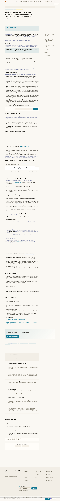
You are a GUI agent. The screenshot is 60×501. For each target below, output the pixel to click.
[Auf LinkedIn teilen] (14, 439)
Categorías (20, 1)
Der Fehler (45, 29)
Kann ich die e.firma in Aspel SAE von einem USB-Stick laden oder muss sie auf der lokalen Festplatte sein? (22, 434)
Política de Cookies (49, 480)
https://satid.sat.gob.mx (20, 241)
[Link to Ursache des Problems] (4, 72)
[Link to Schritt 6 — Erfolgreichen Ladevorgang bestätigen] (4, 213)
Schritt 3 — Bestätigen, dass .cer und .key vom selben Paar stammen (49, 40)
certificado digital (25, 343)
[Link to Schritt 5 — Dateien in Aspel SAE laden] (4, 194)
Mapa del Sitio (48, 474)
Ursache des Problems (47, 31)
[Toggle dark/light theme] (54, 1)
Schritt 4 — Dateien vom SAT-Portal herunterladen (49, 43)
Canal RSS (47, 473)
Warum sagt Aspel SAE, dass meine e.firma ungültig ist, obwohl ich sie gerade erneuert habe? (22, 423)
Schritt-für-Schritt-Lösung (48, 32)
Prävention (46, 52)
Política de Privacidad (49, 477)
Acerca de (39, 1)
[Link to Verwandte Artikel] (4, 317)
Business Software (7, 9)
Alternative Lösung (47, 50)
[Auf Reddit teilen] (18, 439)
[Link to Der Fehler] (4, 43)
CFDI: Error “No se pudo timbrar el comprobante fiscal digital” (16, 319)
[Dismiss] (38, 443)
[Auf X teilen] (13, 439)
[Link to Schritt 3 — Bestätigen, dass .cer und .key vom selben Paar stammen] (4, 160)
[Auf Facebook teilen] (16, 439)
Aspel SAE (10, 343)
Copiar (37, 167)
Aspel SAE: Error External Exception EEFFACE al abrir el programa (16, 325)
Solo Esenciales (53, 498)
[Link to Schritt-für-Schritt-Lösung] (4, 113)
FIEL (16, 343)
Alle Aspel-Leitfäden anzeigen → (12, 336)
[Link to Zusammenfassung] (4, 297)
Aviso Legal (41, 494)
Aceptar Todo (48, 498)
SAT (18, 343)
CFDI (20, 343)
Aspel (12, 9)
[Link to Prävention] (4, 245)
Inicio (16, 1)
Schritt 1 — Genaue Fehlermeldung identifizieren (50, 35)
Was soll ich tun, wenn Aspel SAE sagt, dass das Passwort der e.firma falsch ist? (20, 430)
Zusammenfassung (47, 55)
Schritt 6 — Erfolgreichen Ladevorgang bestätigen (48, 48)
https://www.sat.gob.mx (24, 146)
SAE (14, 9)
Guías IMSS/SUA (30, 1)
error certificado (7, 344)
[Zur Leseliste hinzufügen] (23, 10)
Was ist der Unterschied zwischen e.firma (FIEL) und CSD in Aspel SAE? (19, 426)
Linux (36, 477)
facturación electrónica (32, 343)
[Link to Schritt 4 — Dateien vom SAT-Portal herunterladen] (4, 178)
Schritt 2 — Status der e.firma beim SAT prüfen (50, 37)
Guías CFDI (35, 1)
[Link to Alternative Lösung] (4, 225)
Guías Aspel (25, 1)
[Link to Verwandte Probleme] (4, 273)
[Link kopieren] (20, 439)
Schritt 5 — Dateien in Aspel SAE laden (49, 46)
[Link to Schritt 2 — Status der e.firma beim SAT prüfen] (4, 131)
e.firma (13, 343)
